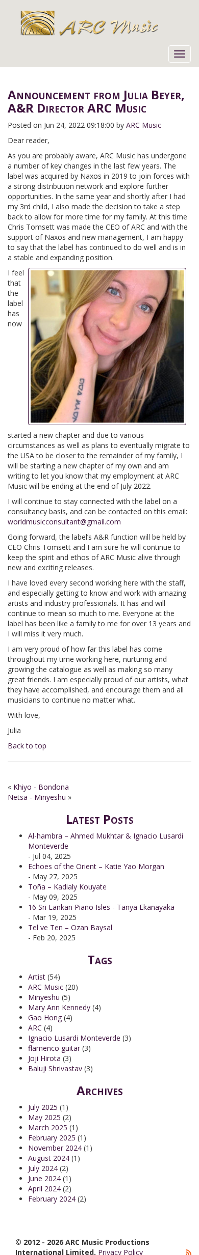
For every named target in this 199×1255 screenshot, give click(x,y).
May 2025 (44, 1117)
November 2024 (55, 1148)
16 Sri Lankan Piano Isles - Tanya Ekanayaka (101, 907)
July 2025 (43, 1107)
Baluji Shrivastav (55, 1068)
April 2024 (44, 1188)
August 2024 (48, 1158)
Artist (36, 977)
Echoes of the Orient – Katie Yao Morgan (96, 866)
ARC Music (45, 987)
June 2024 (44, 1178)
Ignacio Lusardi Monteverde (74, 1038)
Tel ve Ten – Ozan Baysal (70, 927)
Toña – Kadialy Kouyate (67, 886)
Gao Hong (45, 1017)
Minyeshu (44, 997)
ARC (35, 1028)
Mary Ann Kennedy (59, 1007)
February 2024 (52, 1199)
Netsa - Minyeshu (37, 797)
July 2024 (43, 1168)
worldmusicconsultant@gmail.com (64, 521)
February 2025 (52, 1137)
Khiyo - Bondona (41, 787)
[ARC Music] (105, 23)
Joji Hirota (44, 1058)
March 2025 (47, 1127)
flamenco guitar (54, 1048)
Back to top (27, 745)
